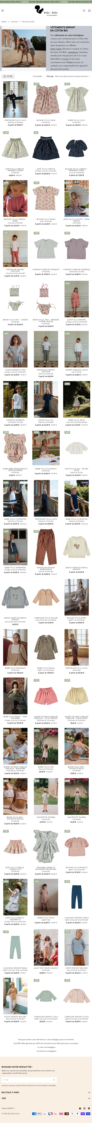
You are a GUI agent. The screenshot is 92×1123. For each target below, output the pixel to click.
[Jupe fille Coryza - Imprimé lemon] (15, 148)
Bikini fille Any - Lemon (15, 319)
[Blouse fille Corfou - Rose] (15, 198)
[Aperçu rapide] (25, 113)
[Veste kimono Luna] (15, 349)
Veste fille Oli (46, 420)
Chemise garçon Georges (45, 269)
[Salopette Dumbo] (46, 796)
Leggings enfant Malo (77, 917)
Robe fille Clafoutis (15, 519)
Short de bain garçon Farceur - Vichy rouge (46, 717)
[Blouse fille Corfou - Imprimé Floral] (76, 148)
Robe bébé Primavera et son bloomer (15, 469)
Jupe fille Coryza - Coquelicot (15, 868)
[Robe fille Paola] (46, 647)
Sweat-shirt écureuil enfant (15, 619)
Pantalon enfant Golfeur (15, 270)
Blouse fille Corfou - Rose (15, 220)
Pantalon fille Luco (15, 120)
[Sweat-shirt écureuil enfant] (15, 597)
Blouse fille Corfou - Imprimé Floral (76, 170)
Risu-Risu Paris (13, 1113)
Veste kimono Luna (15, 370)
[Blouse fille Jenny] (76, 597)
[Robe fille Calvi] (76, 99)
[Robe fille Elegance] (46, 448)
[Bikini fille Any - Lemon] (15, 299)
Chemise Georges (15, 420)
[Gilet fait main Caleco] (46, 947)
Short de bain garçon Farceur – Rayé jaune (76, 717)
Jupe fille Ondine (77, 319)
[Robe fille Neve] (76, 399)
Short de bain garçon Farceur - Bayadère (15, 768)
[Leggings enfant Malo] (76, 897)
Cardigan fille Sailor (46, 618)
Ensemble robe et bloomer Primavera (46, 868)
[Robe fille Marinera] (15, 547)
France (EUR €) (8, 1108)
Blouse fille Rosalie (77, 867)
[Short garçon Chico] (76, 349)
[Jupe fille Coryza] (46, 148)
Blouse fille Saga (46, 120)
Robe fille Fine (46, 767)
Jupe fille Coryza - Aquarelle (15, 918)
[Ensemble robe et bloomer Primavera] (46, 847)
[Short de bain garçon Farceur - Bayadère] (15, 746)
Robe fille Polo (46, 917)
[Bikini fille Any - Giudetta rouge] (15, 796)
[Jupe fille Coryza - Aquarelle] (15, 897)
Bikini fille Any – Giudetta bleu (76, 768)
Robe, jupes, (56, 49)
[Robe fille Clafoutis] (15, 498)
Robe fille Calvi (76, 120)
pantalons (73, 52)
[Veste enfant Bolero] (76, 947)
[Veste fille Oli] (46, 399)
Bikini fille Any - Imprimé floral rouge (46, 320)
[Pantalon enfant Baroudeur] (46, 547)
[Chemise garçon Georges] (46, 248)
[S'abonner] (54, 1080)
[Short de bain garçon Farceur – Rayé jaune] (76, 696)
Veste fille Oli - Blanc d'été (77, 469)
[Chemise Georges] (15, 399)
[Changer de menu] (2, 10)
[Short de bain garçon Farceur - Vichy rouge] (46, 696)
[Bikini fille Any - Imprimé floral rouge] (46, 299)
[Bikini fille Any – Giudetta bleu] (76, 746)
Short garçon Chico (77, 370)
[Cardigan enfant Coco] (46, 996)
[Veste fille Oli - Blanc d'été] (76, 448)
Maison (4, 22)
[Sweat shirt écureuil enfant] (76, 547)
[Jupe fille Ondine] (76, 299)
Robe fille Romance (15, 668)
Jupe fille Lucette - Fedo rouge (77, 220)
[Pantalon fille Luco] (15, 99)
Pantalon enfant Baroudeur (46, 568)
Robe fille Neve (76, 420)
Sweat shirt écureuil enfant (76, 568)
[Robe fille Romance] (15, 647)
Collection (14, 22)
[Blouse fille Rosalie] (76, 847)
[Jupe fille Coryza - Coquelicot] (15, 847)
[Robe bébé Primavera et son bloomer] (15, 448)
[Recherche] (84, 10)
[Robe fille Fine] (46, 746)
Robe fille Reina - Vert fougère (15, 717)
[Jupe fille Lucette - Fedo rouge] (76, 198)
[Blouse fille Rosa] (46, 198)
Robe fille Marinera (15, 567)
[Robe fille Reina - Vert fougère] (15, 696)
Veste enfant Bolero (77, 968)
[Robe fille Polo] (46, 897)
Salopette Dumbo (46, 817)
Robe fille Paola (46, 668)
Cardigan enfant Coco (46, 1016)
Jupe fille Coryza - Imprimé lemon (15, 170)
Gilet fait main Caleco (46, 968)
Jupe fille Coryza (46, 169)
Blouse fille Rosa (46, 219)
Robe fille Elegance (46, 468)
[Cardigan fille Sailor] (46, 597)
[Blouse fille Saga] (46, 99)
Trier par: (50, 76)
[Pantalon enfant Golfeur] (15, 248)
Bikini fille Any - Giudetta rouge (15, 818)
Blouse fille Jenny (77, 618)
